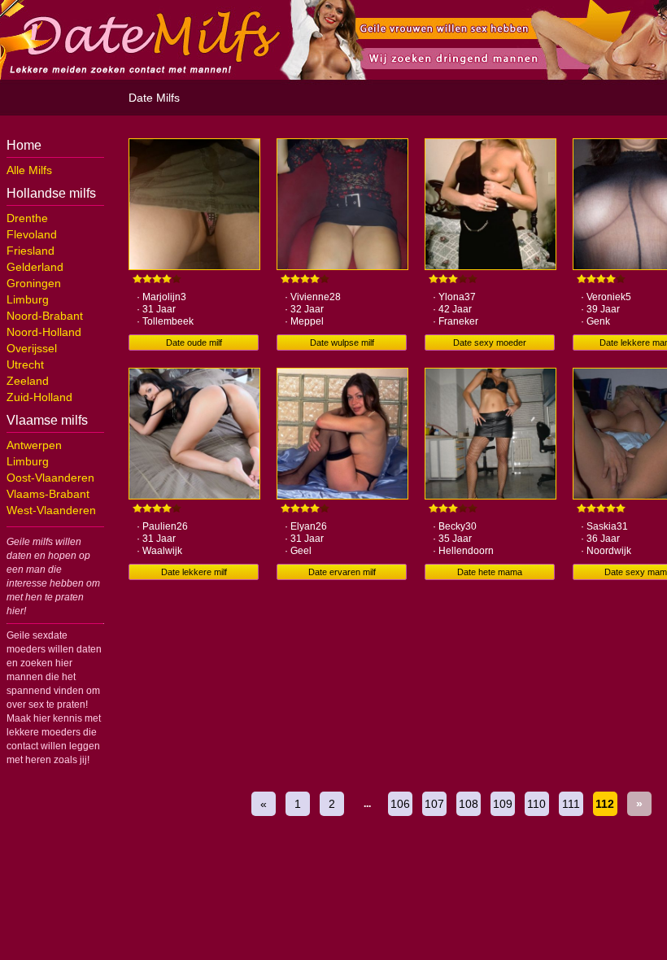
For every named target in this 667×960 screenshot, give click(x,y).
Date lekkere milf (194, 572)
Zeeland (28, 380)
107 (434, 803)
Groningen (34, 283)
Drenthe (27, 218)
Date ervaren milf (342, 572)
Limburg (28, 299)
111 (571, 803)
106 (400, 803)
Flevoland (32, 234)
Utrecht (25, 364)
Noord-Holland (44, 331)
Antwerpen (34, 445)
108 (468, 803)
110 (536, 803)
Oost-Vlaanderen (50, 477)
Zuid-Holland (39, 397)
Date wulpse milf (342, 342)
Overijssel (32, 348)
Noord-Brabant (45, 315)
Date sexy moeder (489, 342)
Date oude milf (194, 342)
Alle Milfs (29, 170)
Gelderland (35, 266)
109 (502, 803)
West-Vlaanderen (51, 510)
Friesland (30, 250)
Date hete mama (489, 572)
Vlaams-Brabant (48, 493)
